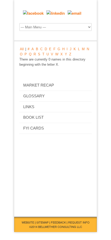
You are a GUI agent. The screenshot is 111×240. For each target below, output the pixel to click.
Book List (33, 117)
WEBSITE (28, 222)
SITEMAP (42, 222)
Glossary (34, 96)
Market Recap (38, 85)
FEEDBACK (58, 222)
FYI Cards (33, 128)
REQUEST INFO (79, 222)
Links (28, 107)
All (22, 49)
